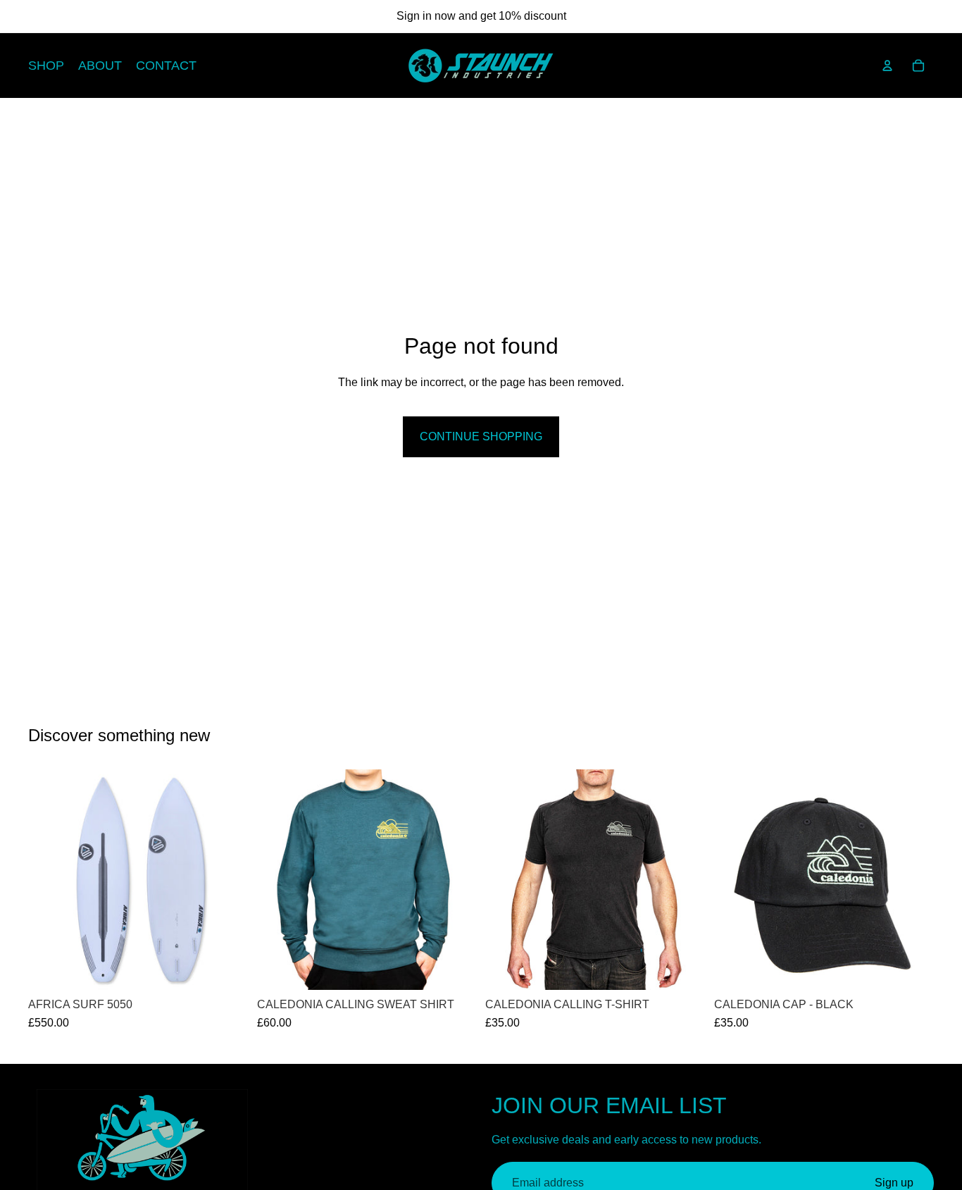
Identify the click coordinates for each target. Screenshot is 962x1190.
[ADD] (226, 968)
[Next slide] (227, 879)
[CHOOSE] (455, 968)
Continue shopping (481, 436)
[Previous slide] (49, 879)
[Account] (887, 65)
